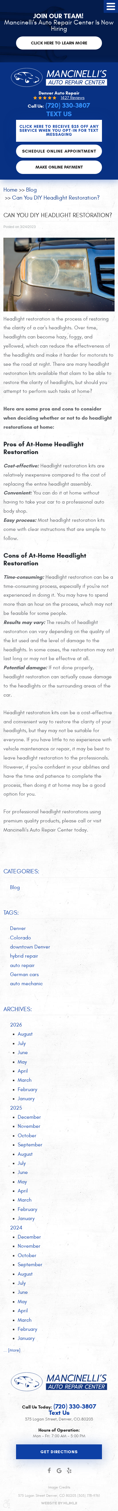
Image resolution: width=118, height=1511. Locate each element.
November (29, 1126)
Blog (31, 189)
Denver (18, 928)
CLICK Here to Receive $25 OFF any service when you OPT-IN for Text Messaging (59, 130)
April (23, 1071)
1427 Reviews (72, 97)
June (23, 1053)
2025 (16, 1108)
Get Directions (59, 1451)
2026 (16, 1025)
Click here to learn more (59, 43)
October (27, 1136)
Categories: (21, 871)
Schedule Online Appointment (59, 151)
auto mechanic (26, 984)
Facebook (49, 1470)
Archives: (17, 1009)
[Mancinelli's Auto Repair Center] (59, 77)
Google (59, 1470)
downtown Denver (30, 947)
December (29, 1117)
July (22, 1043)
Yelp (69, 1470)
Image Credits (59, 1487)
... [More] (11, 1350)
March (25, 1080)
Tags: (11, 912)
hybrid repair (24, 956)
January (26, 1099)
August (25, 1034)
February (27, 1090)
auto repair (22, 965)
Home (10, 189)
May (22, 1062)
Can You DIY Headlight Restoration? (56, 197)
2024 (16, 1228)
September (30, 1145)
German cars (24, 975)
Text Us (59, 114)
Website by (59, 1503)
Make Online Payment (59, 167)
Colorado (20, 938)
